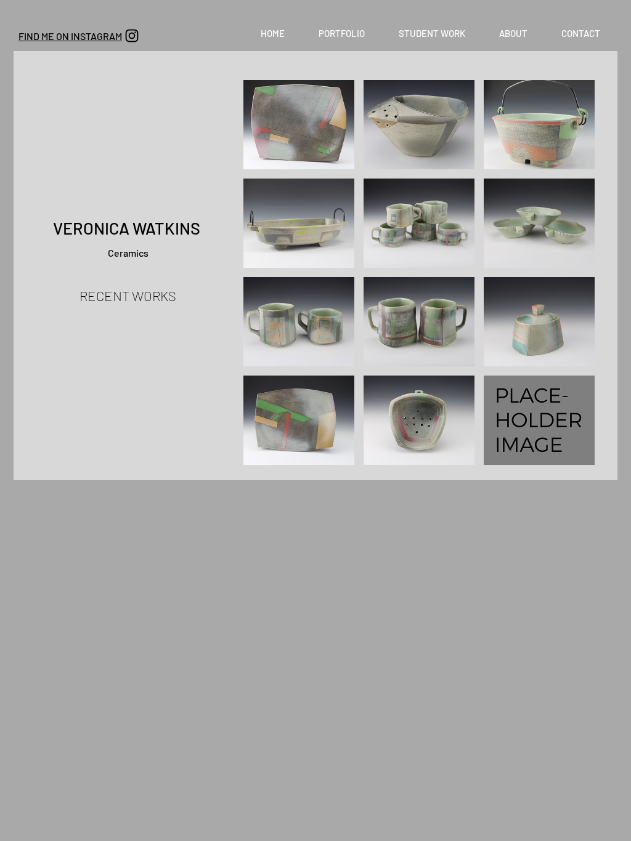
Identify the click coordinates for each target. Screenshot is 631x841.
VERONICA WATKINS (128, 228)
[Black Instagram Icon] (131, 35)
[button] (341, 33)
